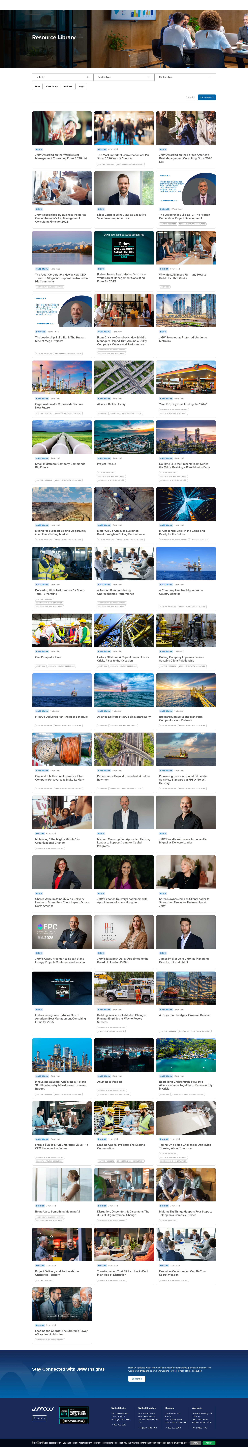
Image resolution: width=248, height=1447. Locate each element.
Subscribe (137, 1378)
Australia (197, 1408)
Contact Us (39, 1418)
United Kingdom (147, 1408)
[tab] (62, 77)
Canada (169, 1408)
